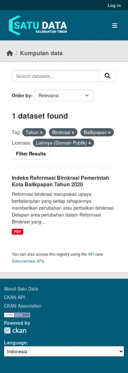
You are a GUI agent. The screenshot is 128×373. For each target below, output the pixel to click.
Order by (21, 95)
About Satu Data (21, 288)
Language (15, 342)
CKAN (15, 330)
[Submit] (107, 76)
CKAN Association (22, 305)
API (91, 254)
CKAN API (14, 297)
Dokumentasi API (27, 261)
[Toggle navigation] (114, 25)
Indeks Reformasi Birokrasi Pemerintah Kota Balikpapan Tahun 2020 (60, 181)
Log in (114, 5)
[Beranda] (10, 53)
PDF (17, 231)
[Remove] (41, 132)
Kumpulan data (41, 53)
